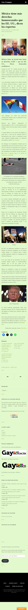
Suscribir (5, 560)
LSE (6, 93)
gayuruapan (8, 31)
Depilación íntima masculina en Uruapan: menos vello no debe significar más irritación (13, 496)
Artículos (14, 367)
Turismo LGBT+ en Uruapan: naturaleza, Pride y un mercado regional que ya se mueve (14, 490)
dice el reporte (15, 140)
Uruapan (3, 432)
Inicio (3, 430)
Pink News (23, 328)
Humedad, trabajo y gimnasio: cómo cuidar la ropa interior (14, 484)
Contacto (3, 433)
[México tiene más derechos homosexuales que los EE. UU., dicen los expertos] (14, 39)
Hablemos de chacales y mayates (9, 435)
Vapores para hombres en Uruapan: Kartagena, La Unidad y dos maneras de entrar (14, 502)
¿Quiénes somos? (13, 583)
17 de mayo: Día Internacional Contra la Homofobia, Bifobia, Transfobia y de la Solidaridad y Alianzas (8, 377)
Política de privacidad (17, 586)
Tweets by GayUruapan (7, 516)
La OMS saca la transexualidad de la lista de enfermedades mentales (20, 377)
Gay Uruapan (7, 2)
